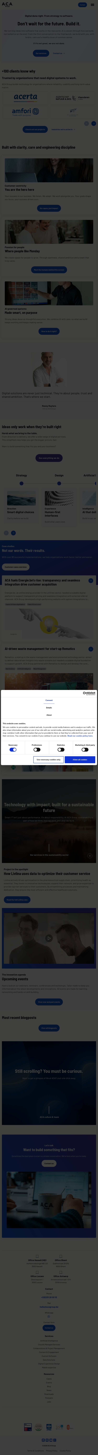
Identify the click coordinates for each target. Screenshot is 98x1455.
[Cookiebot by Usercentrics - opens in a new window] (84, 693)
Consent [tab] (49, 700)
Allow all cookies (80, 760)
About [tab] (49, 715)
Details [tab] (49, 708)
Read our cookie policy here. (80, 736)
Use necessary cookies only (48, 760)
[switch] (37, 750)
